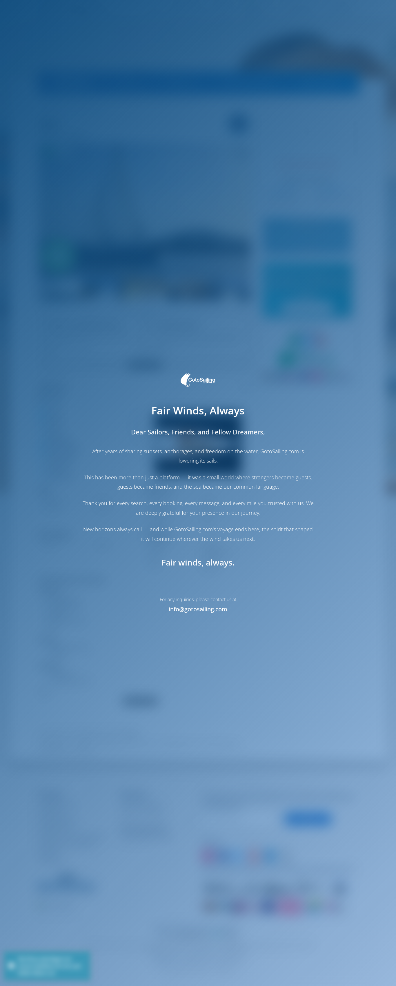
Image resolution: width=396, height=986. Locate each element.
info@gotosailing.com (198, 609)
